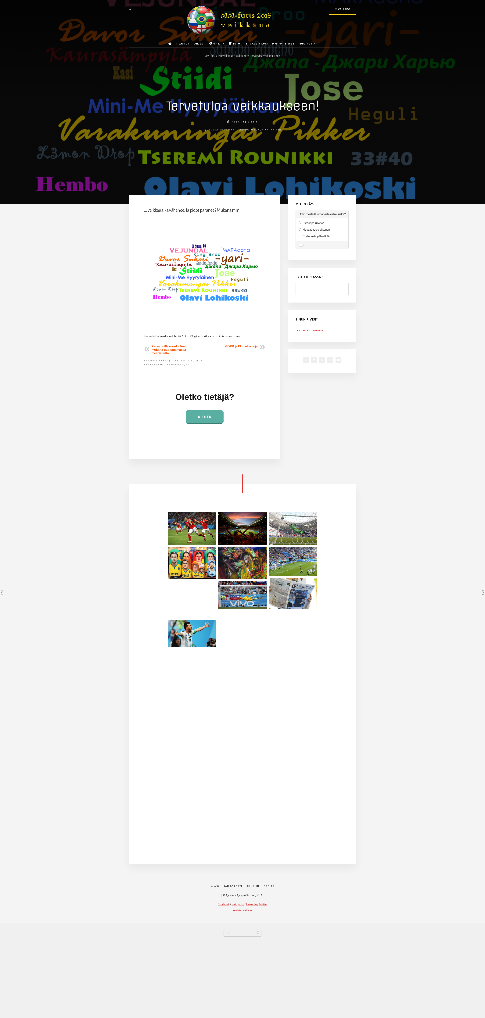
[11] (242, 629)
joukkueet (177, 361)
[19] (192, 528)
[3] (293, 821)
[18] (242, 820)
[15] (192, 667)
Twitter (263, 904)
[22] (192, 743)
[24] (293, 668)
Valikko (343, 9)
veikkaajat (180, 365)
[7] (242, 563)
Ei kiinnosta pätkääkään (317, 236)
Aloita (204, 417)
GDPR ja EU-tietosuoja (241, 346)
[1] (293, 744)
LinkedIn (251, 904)
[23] (242, 595)
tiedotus (195, 361)
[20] (242, 782)
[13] (192, 782)
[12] (192, 599)
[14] (293, 782)
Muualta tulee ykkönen (316, 229)
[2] (242, 705)
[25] (293, 706)
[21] (293, 629)
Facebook (223, 904)
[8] (192, 705)
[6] (242, 744)
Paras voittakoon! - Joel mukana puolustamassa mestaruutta (169, 350)
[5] (293, 593)
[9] (192, 563)
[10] (242, 667)
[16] (293, 561)
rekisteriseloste (242, 910)
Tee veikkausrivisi (309, 330)
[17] (242, 528)
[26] (192, 633)
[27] (192, 820)
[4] (293, 528)
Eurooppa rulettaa (313, 223)
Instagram (238, 904)
